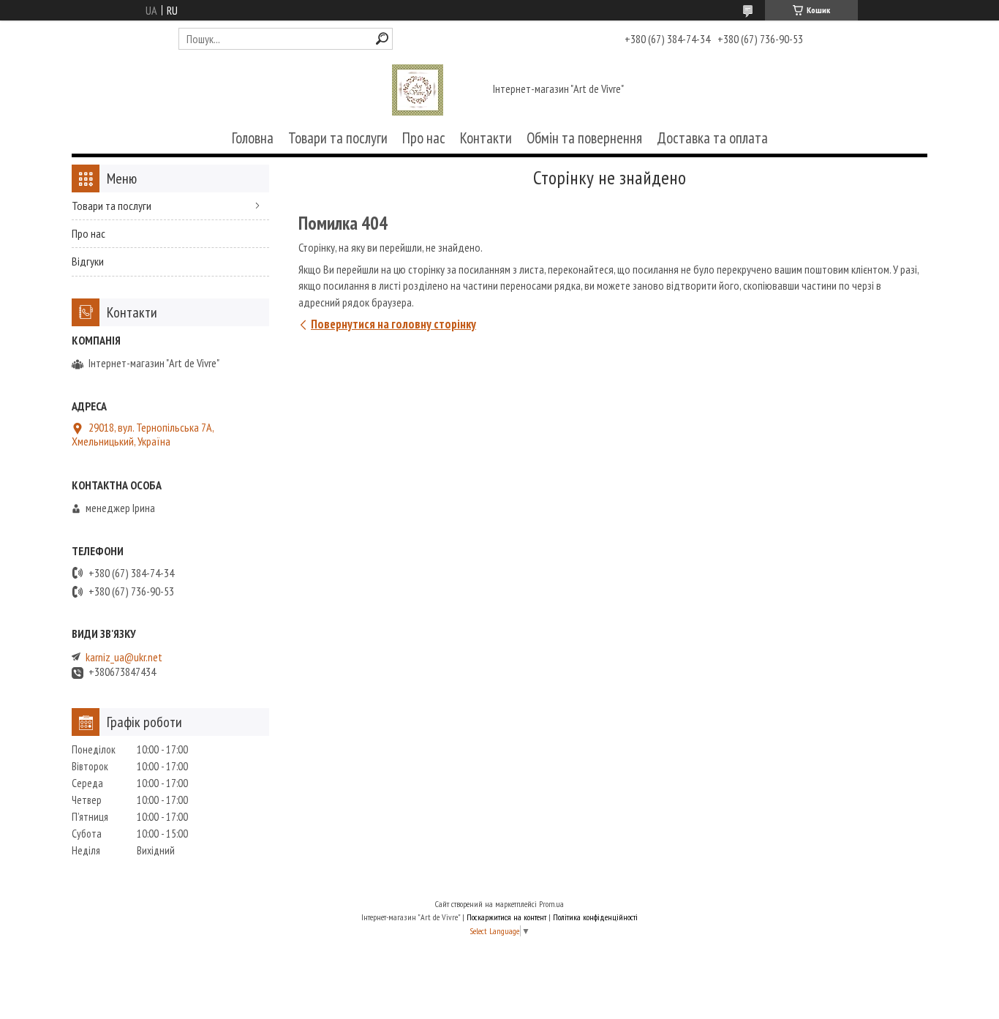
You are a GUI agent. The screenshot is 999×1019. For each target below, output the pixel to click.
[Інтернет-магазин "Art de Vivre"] (417, 90)
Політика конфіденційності (595, 916)
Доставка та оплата (712, 138)
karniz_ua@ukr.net (124, 657)
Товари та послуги (338, 138)
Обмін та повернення (584, 138)
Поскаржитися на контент (506, 916)
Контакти (486, 138)
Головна (253, 138)
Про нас (423, 138)
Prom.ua (551, 903)
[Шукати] (382, 38)
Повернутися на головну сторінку (393, 324)
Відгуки (88, 261)
